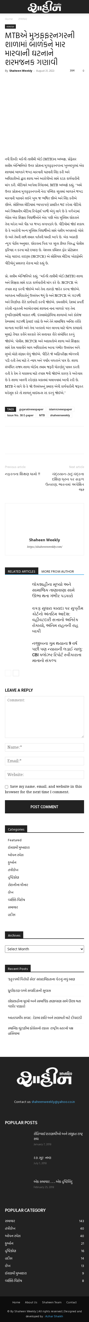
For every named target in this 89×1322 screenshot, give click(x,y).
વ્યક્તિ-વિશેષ (16, 899)
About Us (31, 1302)
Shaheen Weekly (20, 70)
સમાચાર (22, 18)
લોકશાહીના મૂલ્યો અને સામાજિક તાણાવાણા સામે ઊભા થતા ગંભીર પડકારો (53, 590)
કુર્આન (12, 862)
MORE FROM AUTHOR (57, 571)
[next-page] (16, 673)
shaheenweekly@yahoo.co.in (53, 1101)
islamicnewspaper (60, 409)
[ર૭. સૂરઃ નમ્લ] (17, 1164)
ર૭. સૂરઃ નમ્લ (42, 1157)
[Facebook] (10, 82)
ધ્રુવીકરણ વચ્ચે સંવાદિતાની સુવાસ (29, 990)
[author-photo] (44, 532)
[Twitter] (21, 82)
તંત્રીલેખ (13, 869)
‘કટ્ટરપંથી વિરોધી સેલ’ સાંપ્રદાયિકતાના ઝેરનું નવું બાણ (41, 979)
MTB (42, 415)
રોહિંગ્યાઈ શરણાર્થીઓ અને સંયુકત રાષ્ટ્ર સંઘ (58, 1136)
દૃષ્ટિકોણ (13, 877)
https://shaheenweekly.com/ (44, 547)
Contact (71, 1302)
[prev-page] (8, 673)
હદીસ (11, 914)
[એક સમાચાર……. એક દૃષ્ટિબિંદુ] (17, 1188)
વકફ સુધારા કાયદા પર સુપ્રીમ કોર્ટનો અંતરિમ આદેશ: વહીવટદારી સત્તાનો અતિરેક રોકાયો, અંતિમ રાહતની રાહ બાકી (57, 620)
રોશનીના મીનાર (18, 884)
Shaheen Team (52, 1302)
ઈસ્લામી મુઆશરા (19, 847)
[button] (8, 6)
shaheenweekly (60, 415)
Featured (15, 839)
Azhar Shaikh (54, 1316)
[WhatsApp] (44, 82)
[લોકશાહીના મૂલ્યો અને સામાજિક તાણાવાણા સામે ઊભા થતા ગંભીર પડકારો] (17, 590)
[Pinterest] (33, 82)
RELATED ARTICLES (21, 571)
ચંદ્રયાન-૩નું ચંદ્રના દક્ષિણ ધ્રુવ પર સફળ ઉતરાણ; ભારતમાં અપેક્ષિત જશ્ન (64, 482)
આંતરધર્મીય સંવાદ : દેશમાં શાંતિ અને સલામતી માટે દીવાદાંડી (45, 1017)
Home (9, 18)
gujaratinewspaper (31, 409)
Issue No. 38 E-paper (20, 415)
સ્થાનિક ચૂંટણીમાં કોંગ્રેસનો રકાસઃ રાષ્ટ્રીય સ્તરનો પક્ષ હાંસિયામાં (40, 1030)
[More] (55, 82)
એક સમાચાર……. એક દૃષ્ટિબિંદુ (53, 1181)
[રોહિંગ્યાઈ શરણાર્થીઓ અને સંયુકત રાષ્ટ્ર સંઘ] (17, 1140)
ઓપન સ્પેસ (15, 854)
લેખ (10, 892)
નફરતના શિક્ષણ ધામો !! (22, 474)
